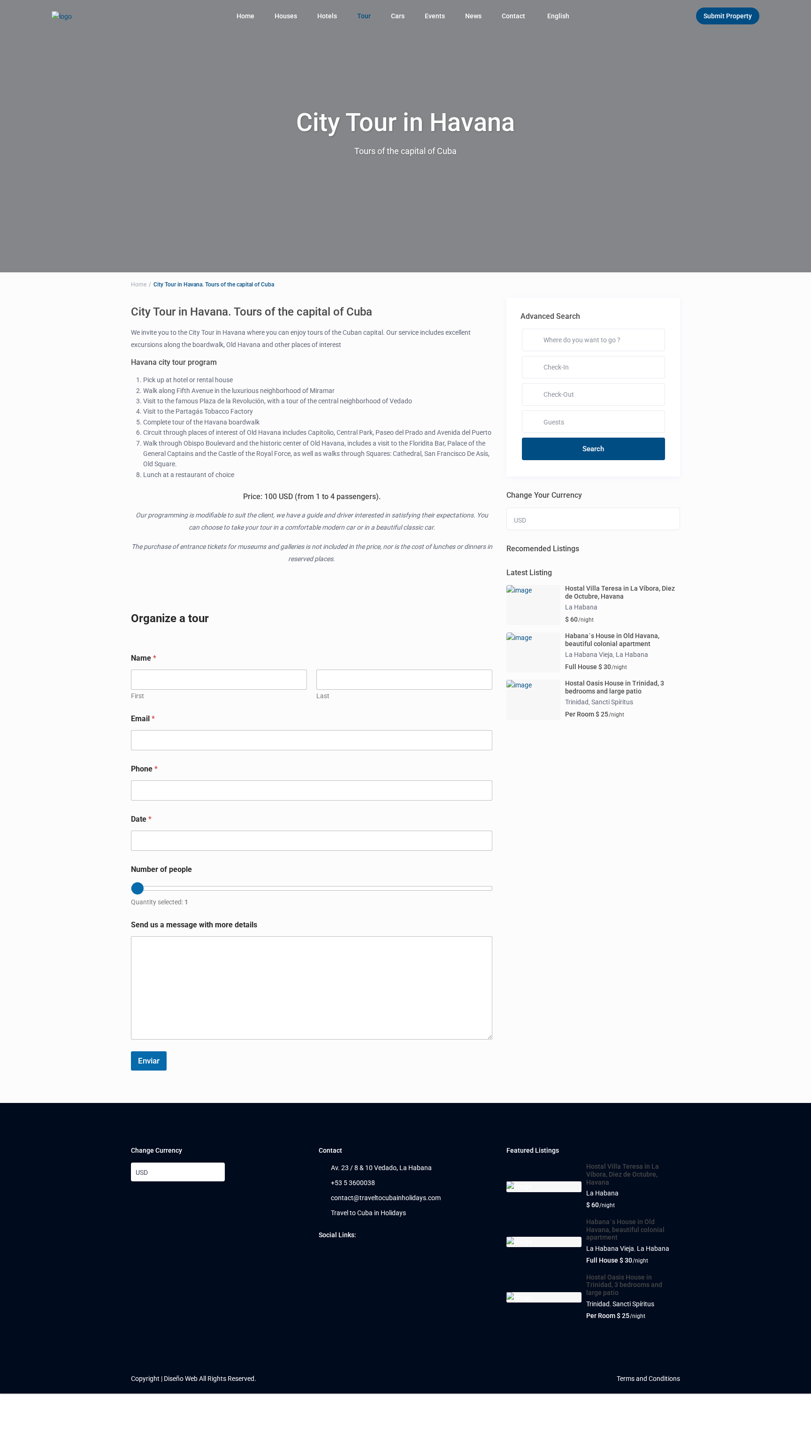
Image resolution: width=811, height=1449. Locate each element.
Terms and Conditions (648, 1378)
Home (245, 16)
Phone (144, 768)
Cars (398, 16)
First (137, 696)
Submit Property (728, 16)
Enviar (149, 1060)
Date (141, 819)
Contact (513, 16)
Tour (364, 16)
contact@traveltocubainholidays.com (386, 1198)
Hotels (327, 16)
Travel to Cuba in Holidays (368, 1213)
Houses (286, 16)
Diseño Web (181, 1378)
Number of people (161, 869)
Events (435, 16)
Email (143, 718)
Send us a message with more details (194, 924)
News (473, 16)
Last (322, 696)
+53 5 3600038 (353, 1183)
